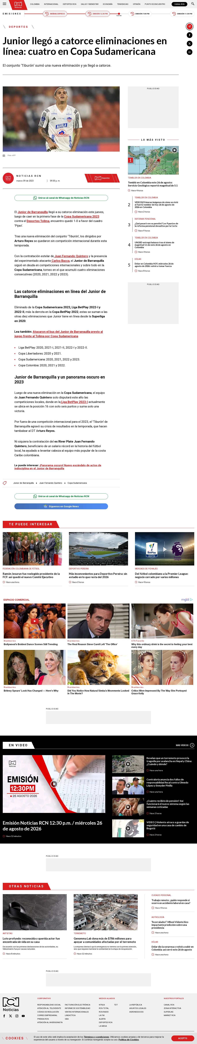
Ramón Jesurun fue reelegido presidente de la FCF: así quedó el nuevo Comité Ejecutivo (31, 575)
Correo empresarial (47, 1015)
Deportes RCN (69, 4)
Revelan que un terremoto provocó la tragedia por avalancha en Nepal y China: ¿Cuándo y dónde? (169, 761)
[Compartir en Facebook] (190, 35)
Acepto (182, 1038)
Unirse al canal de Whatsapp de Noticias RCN (63, 197)
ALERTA (102, 1019)
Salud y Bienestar (89, 4)
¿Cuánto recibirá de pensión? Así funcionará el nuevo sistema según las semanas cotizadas (168, 803)
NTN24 (102, 1005)
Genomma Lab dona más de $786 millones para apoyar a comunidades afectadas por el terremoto (105, 940)
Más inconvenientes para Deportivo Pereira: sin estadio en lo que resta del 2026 (98, 575)
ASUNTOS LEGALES (137, 1008)
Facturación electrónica (77, 1005)
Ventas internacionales (77, 1012)
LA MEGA (103, 1026)
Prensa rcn (43, 1019)
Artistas (7, 933)
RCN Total (104, 1008)
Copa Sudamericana (77, 483)
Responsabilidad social (49, 1005)
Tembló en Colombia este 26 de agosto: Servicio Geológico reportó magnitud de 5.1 (153, 184)
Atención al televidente (49, 1008)
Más (182, 745)
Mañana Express (57, 14)
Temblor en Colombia (139, 178)
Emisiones (12, 14)
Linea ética (70, 1015)
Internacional (51, 4)
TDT (116, 1005)
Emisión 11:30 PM (184, 14)
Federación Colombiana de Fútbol (21, 569)
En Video (18, 745)
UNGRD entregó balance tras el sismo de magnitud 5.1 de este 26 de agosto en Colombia (154, 245)
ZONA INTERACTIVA (172, 1008)
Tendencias (122, 4)
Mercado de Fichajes (146, 569)
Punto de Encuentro (155, 4)
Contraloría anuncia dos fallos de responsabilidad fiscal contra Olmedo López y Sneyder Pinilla (167, 782)
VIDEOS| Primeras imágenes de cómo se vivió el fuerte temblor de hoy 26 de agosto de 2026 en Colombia (156, 204)
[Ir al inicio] (18, 5)
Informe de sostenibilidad (77, 1008)
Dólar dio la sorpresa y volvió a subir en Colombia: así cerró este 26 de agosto (173, 948)
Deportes (18, 26)
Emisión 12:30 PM (100, 14)
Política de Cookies (129, 1039)
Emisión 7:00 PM (142, 14)
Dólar (138, 259)
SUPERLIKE (168, 1012)
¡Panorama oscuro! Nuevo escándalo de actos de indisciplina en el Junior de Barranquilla (57, 467)
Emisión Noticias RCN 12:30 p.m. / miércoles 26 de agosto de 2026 (52, 825)
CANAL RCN (179, 4)
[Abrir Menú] (4, 4)
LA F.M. (102, 1015)
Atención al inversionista (50, 1022)
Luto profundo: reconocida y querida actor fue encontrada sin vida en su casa (31, 940)
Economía (107, 4)
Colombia (35, 4)
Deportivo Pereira (79, 569)
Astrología (158, 917)
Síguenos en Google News (64, 506)
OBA (67, 1019)
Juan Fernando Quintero (50, 483)
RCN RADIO (104, 1012)
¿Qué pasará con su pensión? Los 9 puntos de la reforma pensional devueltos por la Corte (156, 224)
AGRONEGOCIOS (136, 1012)
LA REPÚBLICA (135, 1005)
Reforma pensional (145, 219)
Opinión (136, 4)
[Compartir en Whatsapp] (190, 52)
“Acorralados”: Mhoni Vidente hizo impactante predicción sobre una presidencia (170, 925)
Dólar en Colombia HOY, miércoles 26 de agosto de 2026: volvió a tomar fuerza (154, 264)
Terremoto (80, 933)
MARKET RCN (169, 1015)
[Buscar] (192, 4)
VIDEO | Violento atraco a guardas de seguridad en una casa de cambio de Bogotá (168, 825)
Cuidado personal (161, 895)
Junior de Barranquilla (23, 483)
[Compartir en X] (190, 44)
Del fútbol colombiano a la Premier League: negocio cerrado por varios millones (161, 575)
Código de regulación (48, 1012)
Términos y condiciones (96, 1037)
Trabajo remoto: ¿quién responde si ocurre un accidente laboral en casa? (171, 901)
